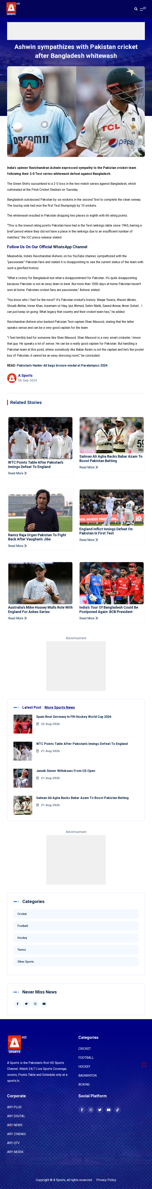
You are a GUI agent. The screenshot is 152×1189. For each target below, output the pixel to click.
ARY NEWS (14, 1125)
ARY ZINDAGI (16, 1134)
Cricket (22, 914)
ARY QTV (13, 1143)
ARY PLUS (14, 1107)
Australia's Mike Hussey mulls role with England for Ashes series (40, 609)
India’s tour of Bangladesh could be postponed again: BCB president (108, 609)
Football (22, 925)
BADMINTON (87, 1075)
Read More (16, 473)
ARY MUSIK (15, 1152)
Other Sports (25, 961)
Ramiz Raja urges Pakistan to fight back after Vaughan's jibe (37, 537)
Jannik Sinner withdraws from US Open (65, 771)
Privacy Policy (106, 1180)
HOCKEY (84, 1066)
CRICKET (84, 1049)
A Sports (59, 1180)
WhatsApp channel (70, 246)
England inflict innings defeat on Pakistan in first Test (106, 531)
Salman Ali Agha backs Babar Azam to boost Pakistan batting (110, 458)
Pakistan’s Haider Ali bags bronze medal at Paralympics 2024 (62, 365)
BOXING (84, 1084)
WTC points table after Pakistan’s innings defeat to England (35, 464)
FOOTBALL (86, 1058)
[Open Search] (136, 9)
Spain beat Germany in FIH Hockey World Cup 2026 (73, 717)
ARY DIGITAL (16, 1116)
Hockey (22, 937)
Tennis (21, 949)
